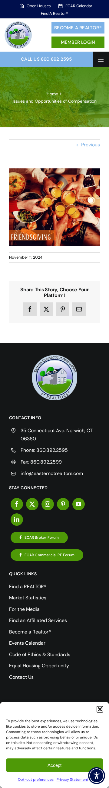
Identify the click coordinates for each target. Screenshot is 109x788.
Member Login (78, 42)
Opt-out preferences (36, 779)
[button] (100, 709)
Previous (90, 145)
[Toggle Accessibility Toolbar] (96, 775)
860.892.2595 (52, 450)
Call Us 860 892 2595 (46, 59)
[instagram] (47, 504)
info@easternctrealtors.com (52, 473)
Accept (54, 765)
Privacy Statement (72, 779)
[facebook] (17, 504)
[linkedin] (17, 519)
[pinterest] (63, 504)
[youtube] (78, 504)
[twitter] (32, 504)
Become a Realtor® (78, 28)
